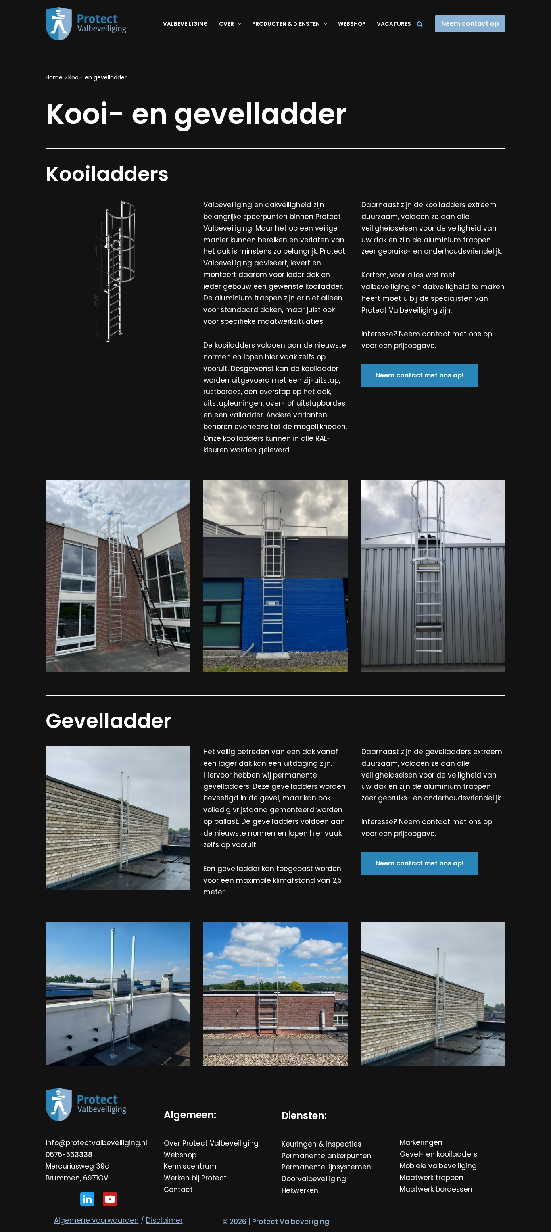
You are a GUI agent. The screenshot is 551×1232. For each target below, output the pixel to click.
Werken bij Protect (195, 1178)
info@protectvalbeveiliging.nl (96, 1143)
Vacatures (394, 24)
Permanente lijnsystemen (326, 1167)
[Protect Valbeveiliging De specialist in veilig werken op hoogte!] (86, 23)
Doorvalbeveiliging (314, 1179)
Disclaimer (164, 1220)
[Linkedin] (87, 1199)
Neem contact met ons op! (420, 375)
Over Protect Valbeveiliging (211, 1143)
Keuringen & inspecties (321, 1144)
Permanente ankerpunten (327, 1156)
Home (54, 77)
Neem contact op (470, 23)
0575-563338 (69, 1154)
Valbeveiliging (185, 24)
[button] (238, 24)
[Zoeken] (420, 24)
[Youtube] (110, 1199)
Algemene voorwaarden (96, 1220)
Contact (178, 1189)
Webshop (351, 24)
